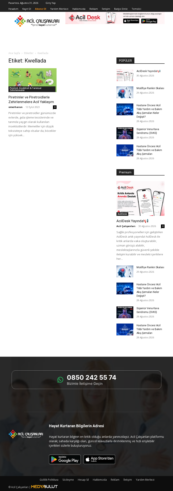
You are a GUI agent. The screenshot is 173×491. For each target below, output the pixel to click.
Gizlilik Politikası (49, 479)
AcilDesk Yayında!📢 (149, 71)
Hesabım (13, 8)
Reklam (93, 8)
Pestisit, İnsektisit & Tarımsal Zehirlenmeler (25, 89)
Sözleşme (68, 479)
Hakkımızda (78, 8)
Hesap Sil (83, 479)
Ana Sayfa (14, 53)
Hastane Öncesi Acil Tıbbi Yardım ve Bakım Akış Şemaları (149, 150)
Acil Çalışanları (125, 226)
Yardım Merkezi (59, 8)
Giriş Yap (51, 2)
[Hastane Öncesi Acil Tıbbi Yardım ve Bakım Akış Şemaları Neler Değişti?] (124, 109)
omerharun (15, 107)
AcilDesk (122, 213)
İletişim (106, 8)
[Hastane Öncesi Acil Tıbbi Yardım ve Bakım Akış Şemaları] (124, 150)
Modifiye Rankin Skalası (150, 88)
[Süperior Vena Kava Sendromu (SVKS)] (124, 133)
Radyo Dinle (121, 8)
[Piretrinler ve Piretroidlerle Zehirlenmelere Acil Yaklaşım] (32, 80)
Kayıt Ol (26, 8)
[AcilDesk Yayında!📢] (124, 75)
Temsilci (136, 8)
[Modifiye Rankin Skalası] (124, 92)
